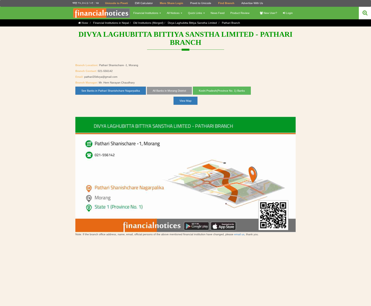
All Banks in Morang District (169, 90)
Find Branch (226, 3)
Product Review (239, 12)
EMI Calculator (144, 3)
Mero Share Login (171, 3)
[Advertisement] (185, 271)
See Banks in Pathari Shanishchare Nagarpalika (110, 90)
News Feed (218, 12)
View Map (185, 100)
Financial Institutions (146, 12)
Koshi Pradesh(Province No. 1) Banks (222, 90)
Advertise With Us (252, 3)
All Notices (173, 12)
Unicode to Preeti (116, 3)
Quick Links (195, 12)
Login (289, 12)
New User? (270, 12)
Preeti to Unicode (200, 3)
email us (239, 234)
